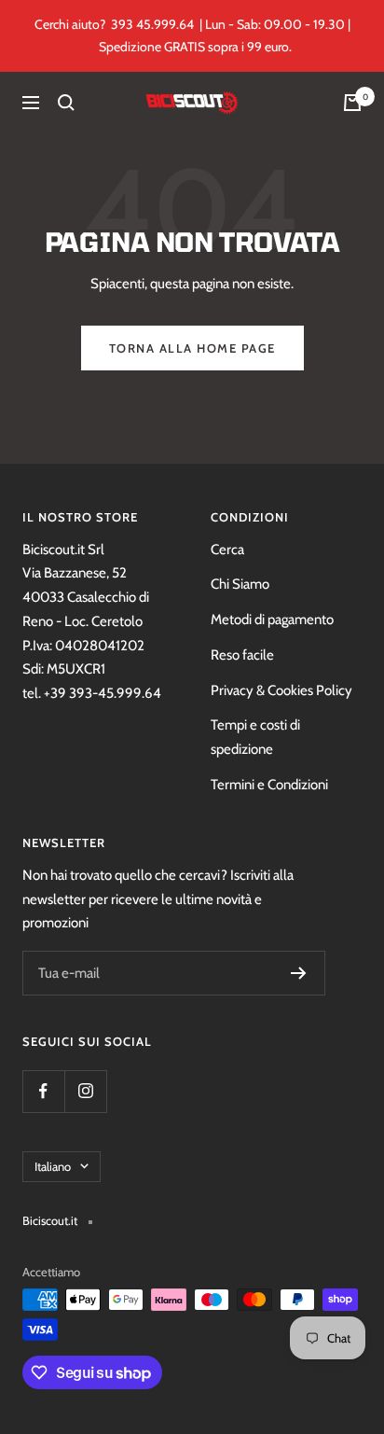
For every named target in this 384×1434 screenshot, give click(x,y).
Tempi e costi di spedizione (255, 737)
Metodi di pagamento (272, 619)
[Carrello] (352, 102)
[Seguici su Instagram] (85, 1091)
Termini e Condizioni (269, 784)
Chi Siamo (240, 584)
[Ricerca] (66, 102)
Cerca (227, 549)
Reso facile (242, 655)
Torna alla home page (192, 348)
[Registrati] (299, 973)
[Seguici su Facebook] (43, 1091)
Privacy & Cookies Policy (281, 690)
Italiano (52, 1166)
